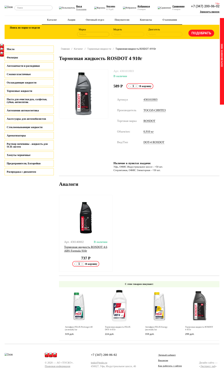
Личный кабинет (167, 355)
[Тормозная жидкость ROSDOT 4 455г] (199, 306)
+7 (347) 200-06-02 (205, 6)
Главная (65, 49)
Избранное (144, 6)
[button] (57, 233)
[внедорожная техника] (56, 32)
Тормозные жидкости (19, 91)
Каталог (52, 19)
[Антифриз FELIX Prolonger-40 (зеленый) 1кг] (79, 306)
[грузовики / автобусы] (35, 32)
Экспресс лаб (207, 366)
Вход (79, 6)
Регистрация (81, 9)
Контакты (146, 19)
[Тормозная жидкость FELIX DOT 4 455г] (119, 306)
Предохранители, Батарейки (24, 163)
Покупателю (122, 19)
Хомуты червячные (19, 155)
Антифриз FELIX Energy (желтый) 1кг (156, 328)
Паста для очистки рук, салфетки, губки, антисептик (27, 100)
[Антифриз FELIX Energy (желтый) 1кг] (159, 306)
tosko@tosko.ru (99, 362)
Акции (71, 19)
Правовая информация (57, 366)
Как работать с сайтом (170, 366)
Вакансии (163, 360)
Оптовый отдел (95, 19)
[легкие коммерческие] (24, 32)
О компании (170, 19)
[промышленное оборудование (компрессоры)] (67, 32)
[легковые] (14, 32)
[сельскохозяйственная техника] (46, 32)
